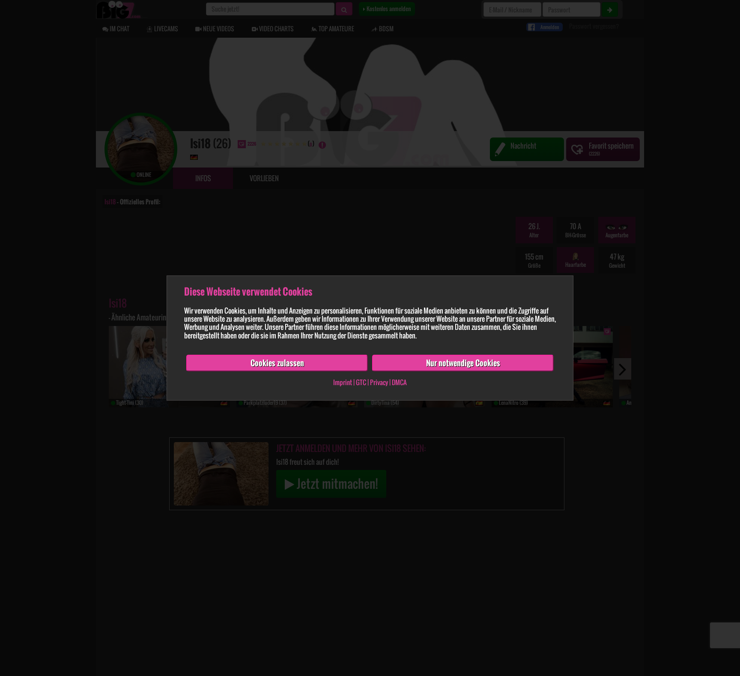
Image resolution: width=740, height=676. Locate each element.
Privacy (379, 382)
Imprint (342, 382)
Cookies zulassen (277, 362)
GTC (361, 382)
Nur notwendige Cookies (463, 362)
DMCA (399, 382)
